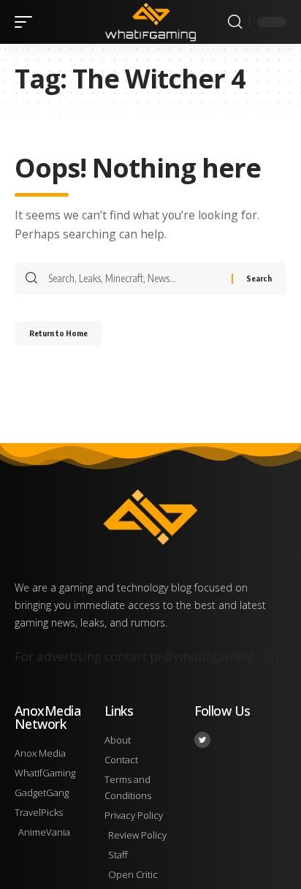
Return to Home (58, 333)
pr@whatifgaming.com (216, 656)
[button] (27, 22)
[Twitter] (202, 740)
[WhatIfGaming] (150, 21)
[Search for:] (134, 278)
